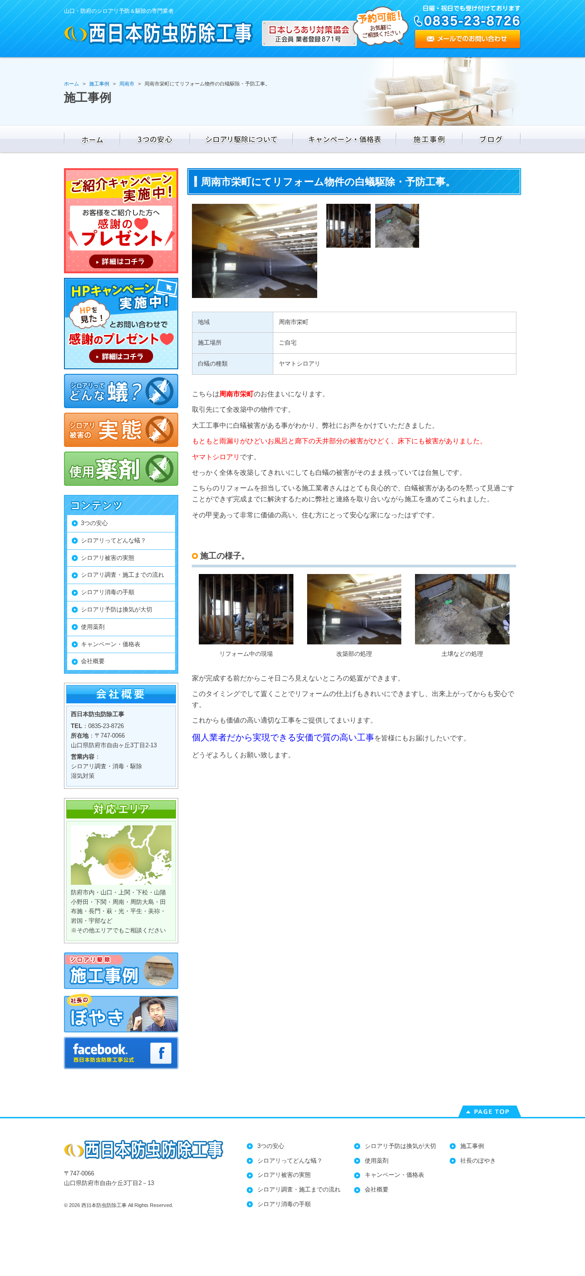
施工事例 (472, 1146)
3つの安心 (94, 523)
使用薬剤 (93, 626)
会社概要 (93, 661)
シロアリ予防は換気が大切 (116, 609)
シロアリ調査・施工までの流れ (122, 574)
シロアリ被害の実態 (107, 557)
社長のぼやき (478, 1160)
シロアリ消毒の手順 (107, 592)
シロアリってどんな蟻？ (113, 540)
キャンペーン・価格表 (110, 644)
